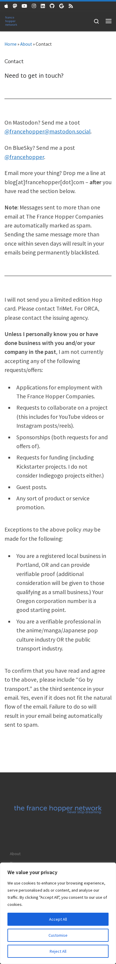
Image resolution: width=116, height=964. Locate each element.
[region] (58, 913)
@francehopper (24, 156)
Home (10, 44)
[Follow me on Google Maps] (61, 6)
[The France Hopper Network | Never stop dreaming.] (11, 20)
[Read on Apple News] (6, 6)
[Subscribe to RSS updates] (71, 6)
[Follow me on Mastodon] (15, 6)
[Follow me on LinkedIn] (43, 6)
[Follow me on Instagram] (34, 6)
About (26, 44)
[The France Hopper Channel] (24, 6)
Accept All (58, 919)
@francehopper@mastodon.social (47, 131)
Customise (58, 935)
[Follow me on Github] (52, 6)
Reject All (58, 951)
